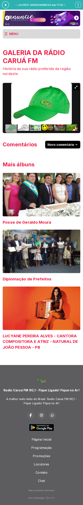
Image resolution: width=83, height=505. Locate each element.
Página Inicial (41, 439)
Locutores (41, 464)
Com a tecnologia (36, 498)
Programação (41, 448)
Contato (41, 472)
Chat (41, 481)
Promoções (41, 456)
